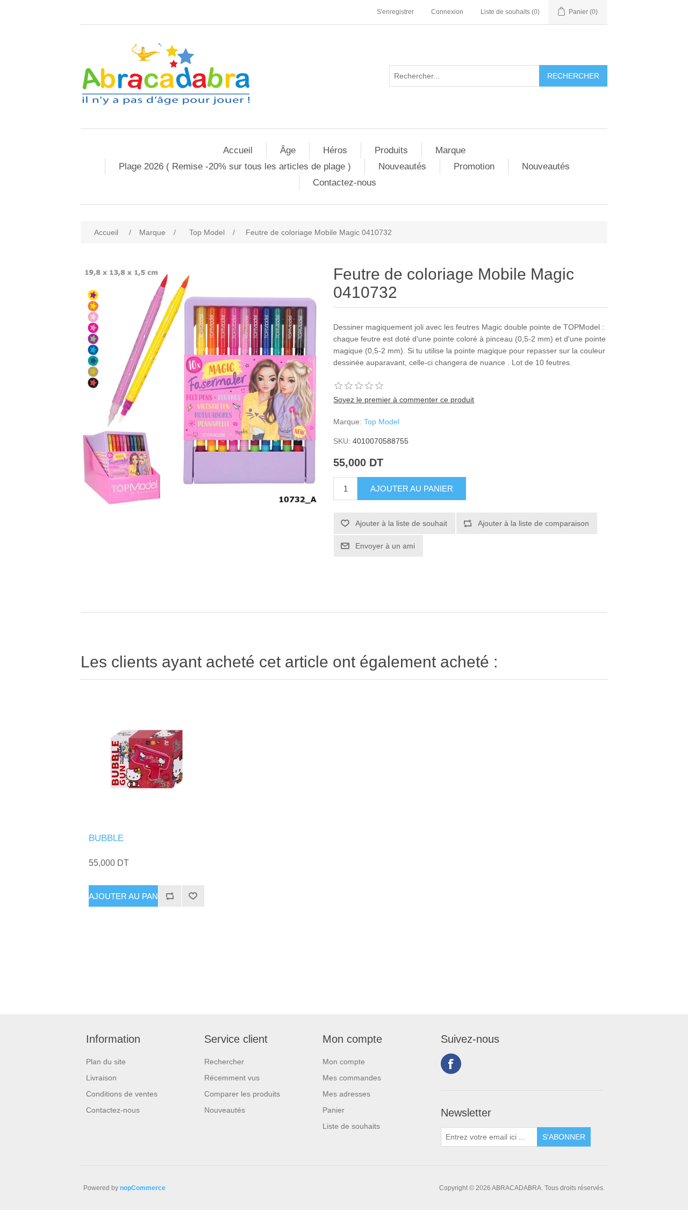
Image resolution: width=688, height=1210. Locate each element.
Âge (288, 150)
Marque (450, 150)
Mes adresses (346, 1094)
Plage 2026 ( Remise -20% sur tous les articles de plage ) (235, 166)
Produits (391, 150)
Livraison (101, 1077)
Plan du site (106, 1061)
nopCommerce (143, 1188)
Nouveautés (402, 166)
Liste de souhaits (351, 1126)
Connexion (447, 12)
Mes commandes (351, 1077)
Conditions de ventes (121, 1094)
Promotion (474, 166)
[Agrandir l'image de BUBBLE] (146, 759)
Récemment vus (232, 1077)
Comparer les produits (242, 1094)
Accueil (238, 150)
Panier (333, 1110)
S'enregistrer (395, 12)
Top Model (381, 421)
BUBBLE (106, 838)
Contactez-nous (344, 182)
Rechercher (224, 1061)
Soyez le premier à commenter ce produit (403, 399)
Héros (335, 150)
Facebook (451, 1064)
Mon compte (343, 1061)
